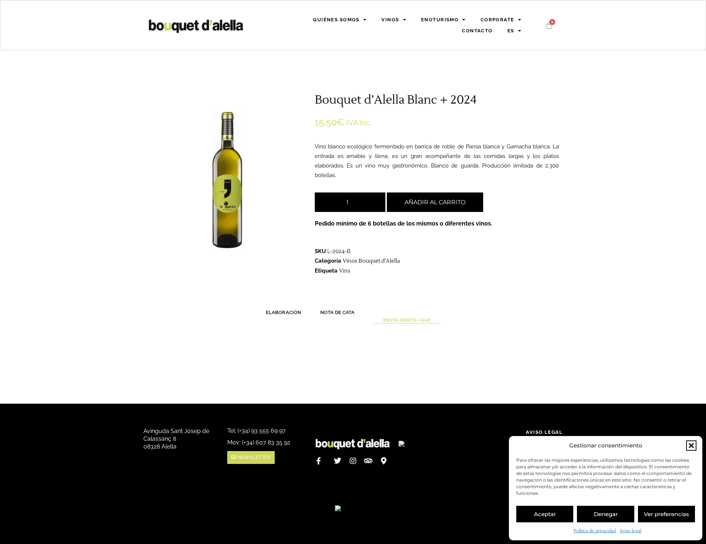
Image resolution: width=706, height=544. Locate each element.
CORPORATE (497, 19)
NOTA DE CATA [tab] (337, 312)
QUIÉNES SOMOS (336, 19)
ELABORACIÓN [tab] (283, 312)
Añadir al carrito (435, 202)
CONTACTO (477, 30)
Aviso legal (630, 531)
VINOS (390, 19)
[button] (691, 445)
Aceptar (545, 514)
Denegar (606, 514)
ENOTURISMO (440, 19)
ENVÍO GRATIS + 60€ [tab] (407, 320)
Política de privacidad (595, 531)
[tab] (407, 314)
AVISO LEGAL (544, 432)
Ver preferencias (666, 514)
